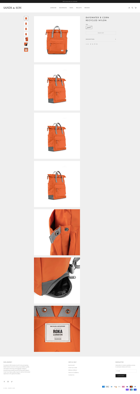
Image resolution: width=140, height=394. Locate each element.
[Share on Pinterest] (94, 44)
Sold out (101, 33)
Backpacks (63, 7)
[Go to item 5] (26, 39)
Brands (87, 7)
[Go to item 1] (26, 18)
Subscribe (121, 375)
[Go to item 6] (26, 44)
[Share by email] (96, 44)
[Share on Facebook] (90, 44)
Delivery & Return (72, 370)
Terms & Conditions (73, 372)
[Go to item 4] (26, 34)
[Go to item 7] (26, 50)
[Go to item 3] (26, 29)
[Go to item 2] (26, 23)
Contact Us (71, 375)
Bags (71, 7)
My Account (71, 365)
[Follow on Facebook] (4, 381)
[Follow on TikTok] (12, 381)
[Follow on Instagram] (8, 381)
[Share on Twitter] (92, 44)
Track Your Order (72, 367)
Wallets (79, 7)
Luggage (53, 7)
